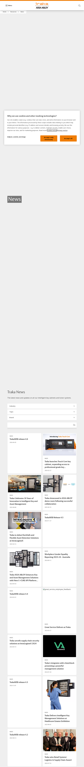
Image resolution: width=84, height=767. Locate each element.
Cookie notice (52, 130)
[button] (42, 406)
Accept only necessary (49, 138)
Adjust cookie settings (16, 137)
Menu (10, 5)
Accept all (68, 138)
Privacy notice (62, 130)
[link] (6, 12)
